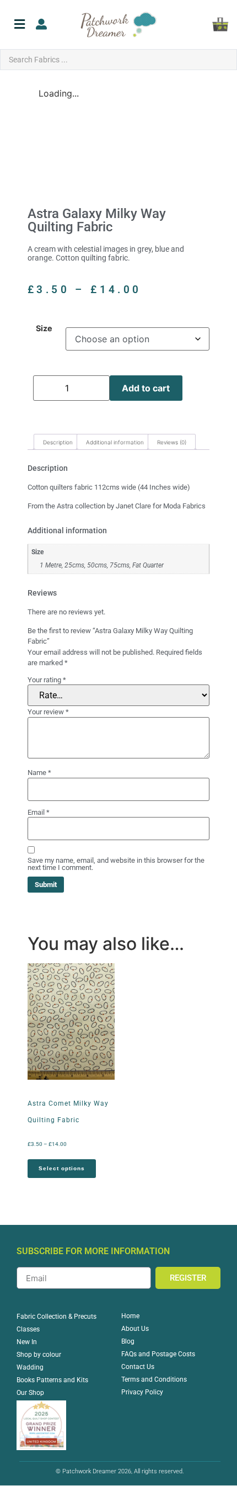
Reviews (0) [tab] (171, 442)
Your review (48, 711)
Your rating (47, 679)
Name (39, 772)
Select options (62, 1168)
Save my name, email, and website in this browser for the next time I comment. (116, 864)
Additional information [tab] (115, 442)
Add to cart (146, 388)
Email (39, 812)
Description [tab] (58, 442)
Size (44, 328)
